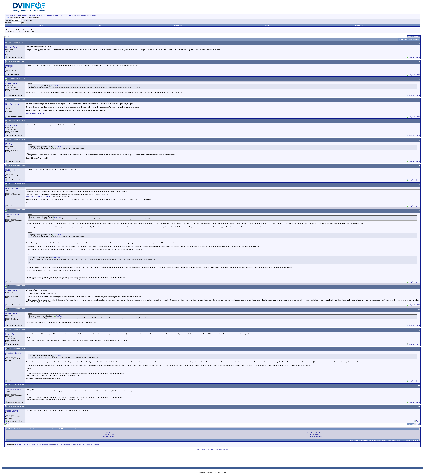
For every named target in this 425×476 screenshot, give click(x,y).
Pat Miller (9, 66)
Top (421, 468)
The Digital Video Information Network (402, 468)
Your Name (8, 20)
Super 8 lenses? (201, 449)
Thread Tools (403, 39)
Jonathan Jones (13, 214)
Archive (417, 468)
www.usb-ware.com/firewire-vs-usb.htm (38, 196)
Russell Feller (11, 47)
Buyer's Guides (359, 25)
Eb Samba (10, 144)
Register (41, 25)
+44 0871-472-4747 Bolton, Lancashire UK (316, 434)
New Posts (210, 449)
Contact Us (387, 468)
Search (267, 25)
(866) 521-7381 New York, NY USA (109, 434)
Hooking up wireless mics (221, 449)
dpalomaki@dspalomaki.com (35, 114)
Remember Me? (28, 20)
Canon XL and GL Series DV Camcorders (86, 15)
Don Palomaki (12, 104)
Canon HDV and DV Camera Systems (63, 15)
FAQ (100, 25)
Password (8, 22)
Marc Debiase (12, 188)
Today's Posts (178, 25)
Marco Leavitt (11, 411)
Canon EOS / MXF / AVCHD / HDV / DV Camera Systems (36, 15)
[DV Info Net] (29, 11)
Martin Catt (10, 334)
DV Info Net (17, 15)
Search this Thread (413, 39)
